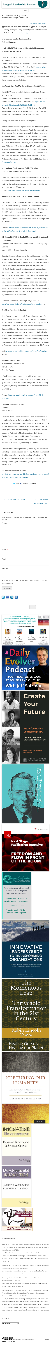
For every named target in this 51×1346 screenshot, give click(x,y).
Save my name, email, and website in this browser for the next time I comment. (25, 581)
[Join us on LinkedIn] (11, 598)
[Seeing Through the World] (23, 823)
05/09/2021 (23, 1296)
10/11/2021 (24, 1268)
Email (4, 559)
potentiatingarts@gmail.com (25, 33)
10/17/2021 (15, 1250)
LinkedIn (34, 483)
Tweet (17, 483)
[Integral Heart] (17, 1230)
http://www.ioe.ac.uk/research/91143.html (24, 190)
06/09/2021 (18, 1280)
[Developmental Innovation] (16, 1206)
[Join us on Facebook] (7, 598)
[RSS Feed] (16, 598)
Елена (4, 1290)
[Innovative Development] (16, 1164)
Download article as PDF (39, 23)
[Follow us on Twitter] (3, 598)
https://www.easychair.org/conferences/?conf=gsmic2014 (23, 304)
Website (5, 569)
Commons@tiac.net (9, 162)
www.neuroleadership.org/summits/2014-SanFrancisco (26, 351)
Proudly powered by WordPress (25, 1339)
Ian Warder (5, 1265)
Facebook (25, 483)
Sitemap (47, 1339)
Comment (5, 523)
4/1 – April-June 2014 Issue (13, 500)
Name (5, 550)
